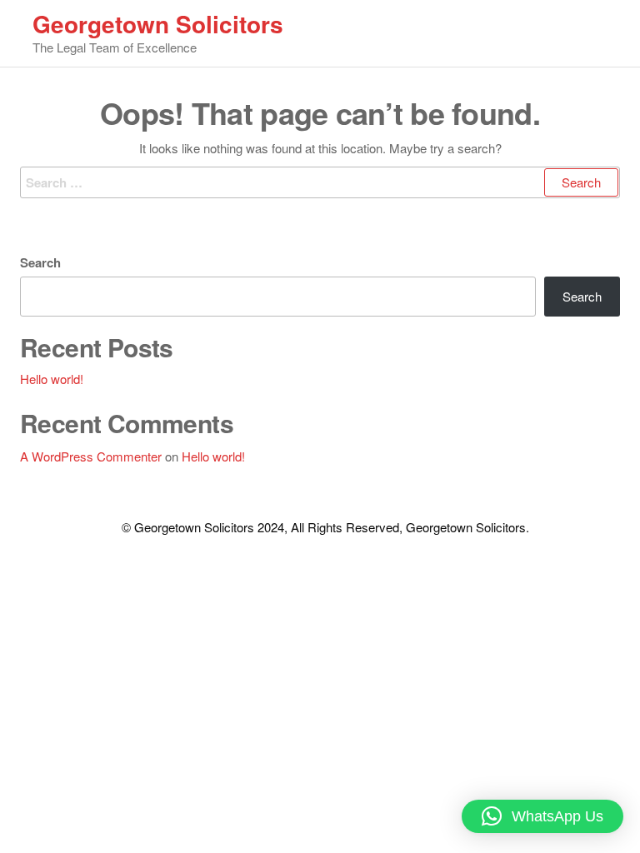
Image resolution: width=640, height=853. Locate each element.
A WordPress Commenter (91, 456)
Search (40, 262)
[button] (542, 816)
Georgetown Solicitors (157, 24)
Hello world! (51, 378)
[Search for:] (320, 182)
